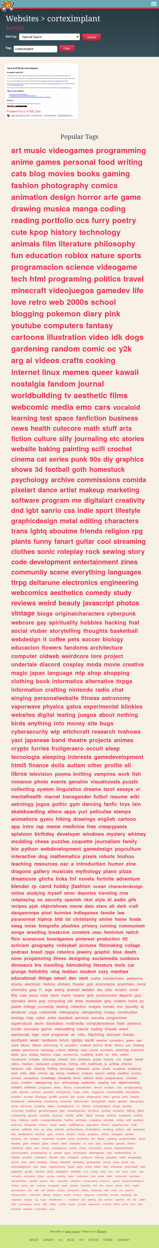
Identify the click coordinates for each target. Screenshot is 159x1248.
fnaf (134, 622)
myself (55, 893)
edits (44, 1204)
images (95, 1006)
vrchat (88, 1166)
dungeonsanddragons (133, 1180)
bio (15, 848)
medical (85, 1045)
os (84, 1143)
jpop (33, 989)
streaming (129, 541)
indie (85, 510)
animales (31, 1028)
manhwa (119, 971)
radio (102, 689)
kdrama (45, 1054)
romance (21, 781)
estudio (59, 1129)
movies (61, 173)
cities (13, 1204)
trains (132, 1000)
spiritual (50, 1190)
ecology (17, 1017)
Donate (48, 1240)
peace (37, 1204)
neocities (109, 1143)
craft (133, 906)
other (95, 765)
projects (100, 740)
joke (32, 1185)
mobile (69, 1115)
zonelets (81, 932)
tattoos (36, 1045)
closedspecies (76, 1111)
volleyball (67, 945)
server (15, 1129)
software (25, 500)
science (80, 266)
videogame (117, 266)
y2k (125, 348)
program (55, 500)
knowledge (48, 1078)
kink (95, 1185)
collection (78, 1006)
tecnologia (25, 757)
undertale (24, 664)
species (120, 1143)
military (53, 1162)
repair (64, 1185)
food (106, 161)
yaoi (17, 740)
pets (74, 639)
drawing (26, 208)
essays (125, 788)
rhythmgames (96, 1152)
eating (111, 1073)
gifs (132, 899)
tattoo (51, 1106)
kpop (39, 231)
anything (39, 723)
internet (25, 371)
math (92, 428)
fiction (21, 438)
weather (101, 1040)
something (86, 1185)
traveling (108, 893)
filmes (59, 958)
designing (79, 958)
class (43, 1166)
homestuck (107, 469)
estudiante (133, 1092)
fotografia (49, 925)
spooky (116, 1180)
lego (35, 1034)
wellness (30, 1087)
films (119, 395)
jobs (83, 1199)
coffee (57, 639)
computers (63, 325)
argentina (119, 1199)
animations (24, 818)
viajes (71, 1166)
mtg (129, 1129)
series (59, 459)
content (59, 1134)
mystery (115, 833)
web (56, 301)
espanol (43, 1180)
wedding (123, 1073)
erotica (138, 1115)
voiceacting (18, 1115)
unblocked (47, 1012)
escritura (40, 1134)
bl (110, 899)
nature (103, 255)
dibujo (101, 1138)
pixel (47, 912)
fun (17, 255)
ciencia (118, 1185)
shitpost (35, 1143)
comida (134, 479)
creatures (41, 1185)
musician (28, 1199)
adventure (128, 878)
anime (22, 161)
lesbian (69, 971)
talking (130, 1111)
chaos (82, 1148)
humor (116, 863)
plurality (131, 1006)
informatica (67, 681)
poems (63, 773)
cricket (42, 1073)
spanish (73, 899)
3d (39, 469)
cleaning (39, 1068)
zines (129, 561)
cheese (109, 1185)
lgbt (32, 510)
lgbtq (38, 531)
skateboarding (28, 811)
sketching (122, 1050)
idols (105, 1166)
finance (39, 765)
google (29, 1171)
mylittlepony (76, 1125)
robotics (65, 952)
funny (43, 541)
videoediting (64, 1028)
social (19, 630)
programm (105, 1180)
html (38, 278)
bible (32, 1073)
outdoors (129, 958)
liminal (86, 1106)
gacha (116, 1097)
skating (62, 1006)
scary (15, 1082)
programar (60, 1034)
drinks (116, 1204)
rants (85, 1092)
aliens (55, 811)
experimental (101, 706)
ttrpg (19, 582)
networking (34, 1101)
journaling (91, 438)
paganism (16, 1171)
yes (128, 1045)
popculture (128, 848)
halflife (142, 1199)
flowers (52, 647)
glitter (45, 1143)
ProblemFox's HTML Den (23, 111)
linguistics (68, 788)
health (41, 428)
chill (83, 1063)
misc (108, 989)
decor (142, 1138)
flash (121, 1023)
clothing (22, 681)
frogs (76, 1092)
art (16, 150)
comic (93, 348)
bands (139, 1059)
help (30, 1017)
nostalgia (28, 383)
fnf (73, 878)
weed (34, 1040)
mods (14, 1106)
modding (22, 841)
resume (119, 796)
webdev (88, 989)
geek (25, 1143)
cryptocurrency (57, 1166)
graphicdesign (34, 520)
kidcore (88, 1078)
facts (141, 1171)
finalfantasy (96, 1190)
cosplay (73, 664)
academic (125, 1115)
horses (108, 1006)
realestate (94, 1000)
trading (96, 1028)
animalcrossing (90, 1180)
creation (26, 1082)
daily (98, 1143)
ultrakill (55, 1143)
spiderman (139, 1129)
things (45, 978)
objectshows (54, 906)
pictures (87, 945)
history (64, 231)
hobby (61, 885)
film (49, 243)
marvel (52, 796)
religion (117, 531)
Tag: (9, 48)
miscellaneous (56, 1199)
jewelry (84, 952)
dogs (134, 336)
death (130, 952)
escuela (97, 1017)
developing (126, 1194)
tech (19, 278)
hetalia (134, 1097)
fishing (73, 1063)
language (59, 673)
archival (62, 1204)
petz (125, 1097)
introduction (91, 863)
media (62, 406)
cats (19, 173)
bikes (64, 1143)
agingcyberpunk (20, 115)
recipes (19, 906)
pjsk (33, 906)
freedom (27, 1063)
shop (94, 673)
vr (138, 788)
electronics (80, 582)
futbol (101, 796)
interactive (23, 856)
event (123, 1028)
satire (122, 1157)
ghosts (32, 1115)
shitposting (94, 1097)
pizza (125, 871)
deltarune (44, 582)
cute (19, 231)
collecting (23, 788)
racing (60, 1073)
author (124, 1054)
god (90, 984)
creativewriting (122, 1152)
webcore (22, 622)
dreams (92, 788)
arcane (72, 1204)
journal (91, 383)
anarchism (126, 984)
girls (90, 995)
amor (69, 893)
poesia (63, 1097)
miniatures (74, 1199)
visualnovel (18, 1059)
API (81, 1240)
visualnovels (105, 781)
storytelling (65, 630)
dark (121, 906)
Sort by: (11, 36)
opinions (109, 1199)
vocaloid (126, 407)
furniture (93, 1111)
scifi (98, 448)
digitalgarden (65, 115)
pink (112, 313)
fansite (108, 912)
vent (83, 978)
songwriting (134, 1157)
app (15, 826)
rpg (137, 531)
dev (72, 978)
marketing (123, 489)
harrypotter (98, 1101)
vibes (29, 1148)
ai (29, 360)
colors (15, 1063)
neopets (61, 1190)
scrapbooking (133, 1087)
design (62, 196)
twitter (110, 1176)
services (82, 1017)
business (123, 418)
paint (132, 1204)
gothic (59, 803)
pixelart (23, 489)
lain (136, 803)
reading (25, 220)
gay (41, 622)
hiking (63, 818)
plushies (70, 925)
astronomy (116, 698)
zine (131, 863)
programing (70, 278)
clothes (23, 551)
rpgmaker (92, 1125)
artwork (63, 1059)
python (29, 848)
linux (51, 371)
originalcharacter (123, 1148)
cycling (105, 1111)
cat (42, 459)
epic (139, 1040)
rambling (61, 1176)
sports (129, 255)
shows (21, 469)
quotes (127, 1106)
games (48, 161)
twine (32, 1000)
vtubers (120, 1000)
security (53, 899)
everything (88, 572)
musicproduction (51, 1120)
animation (29, 196)
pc (142, 1000)
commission (80, 1152)
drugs (116, 1106)
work (124, 773)
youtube (26, 325)
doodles (15, 1143)
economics (70, 1054)
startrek (129, 1134)
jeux (101, 1185)
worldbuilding (36, 395)
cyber (40, 1017)
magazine (98, 1092)
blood (125, 1162)
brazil (99, 1078)
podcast (19, 952)
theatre (77, 740)
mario (66, 995)
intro (28, 826)
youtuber (27, 1157)
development (50, 561)
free (91, 826)
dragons (21, 871)
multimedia (75, 1023)
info (59, 723)
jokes (140, 1204)
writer (79, 1115)
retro (38, 301)
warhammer (73, 1190)
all (128, 765)
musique (42, 1162)
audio (120, 899)
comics (104, 185)
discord (50, 664)
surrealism (117, 1040)
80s (14, 995)
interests (80, 757)
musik (114, 1190)
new (35, 1166)
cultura (60, 1050)
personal (79, 161)
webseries (88, 1082)
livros (141, 984)
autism (76, 765)
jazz (138, 995)
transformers (113, 978)
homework (18, 1101)
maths (95, 978)
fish (136, 773)
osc (64, 863)
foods (135, 919)
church (15, 1162)
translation (54, 1023)
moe (36, 1148)
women (24, 1092)
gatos (73, 706)
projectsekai (41, 1208)
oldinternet (17, 1148)
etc (114, 438)
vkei (88, 899)
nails (14, 1092)
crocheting (51, 1101)
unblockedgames (21, 1166)
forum (64, 1040)
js (106, 1063)
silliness (46, 1194)
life (137, 290)
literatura (102, 965)
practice (61, 1138)
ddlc (100, 1199)
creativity (130, 500)
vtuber (38, 630)
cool (104, 541)
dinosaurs (21, 965)
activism (20, 945)
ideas (14, 1054)
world (99, 1054)
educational (23, 978)
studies (67, 1194)
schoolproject (101, 1106)
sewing (113, 551)
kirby (23, 1073)
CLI (61, 1240)
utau (97, 932)
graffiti (53, 1097)
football (57, 469)
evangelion (62, 1171)
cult (43, 1190)
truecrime (137, 1050)
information (27, 689)
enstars (109, 1087)
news (19, 428)
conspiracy (31, 1078)
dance (47, 489)
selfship (27, 1129)
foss (14, 1120)
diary (92, 313)
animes (123, 740)
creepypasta (112, 826)
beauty (69, 603)
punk (79, 459)
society (99, 1115)
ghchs (46, 878)
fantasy (99, 325)
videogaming (43, 1082)
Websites (22, 18)
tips (135, 1194)
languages (124, 572)
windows (93, 833)
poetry (124, 220)
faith (107, 1190)
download (16, 1208)
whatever (18, 1012)
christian (131, 1078)
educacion (25, 647)
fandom (62, 383)
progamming (37, 958)
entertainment (95, 561)
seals (62, 1125)
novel (133, 989)
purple (97, 1059)
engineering (119, 582)
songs (17, 932)
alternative (99, 681)
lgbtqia (76, 1040)
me (77, 500)
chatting (138, 1045)
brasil (36, 952)
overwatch (16, 1176)
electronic (33, 984)
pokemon (63, 313)
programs (93, 1134)
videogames (71, 150)
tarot (109, 788)
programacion (37, 266)
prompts (82, 1204)
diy (108, 459)
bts (38, 965)
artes (52, 1017)
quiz (90, 1143)
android (73, 989)
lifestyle (127, 510)
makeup (92, 489)
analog (33, 1054)
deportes (86, 893)
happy (43, 1199)
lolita (44, 995)
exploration (62, 1180)
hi (61, 1045)
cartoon (127, 818)
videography (69, 1012)
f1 (40, 989)
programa (45, 1087)
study (122, 592)
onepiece (95, 1120)
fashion (25, 185)
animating (78, 1162)
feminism (114, 932)
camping (112, 1138)
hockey (109, 1059)
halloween (83, 1068)
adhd (32, 1162)
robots (107, 856)
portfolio (57, 220)
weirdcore (75, 656)
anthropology (70, 1082)
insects (82, 1028)
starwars (18, 1000)
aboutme (63, 531)
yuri (82, 811)
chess (42, 841)
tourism (136, 1073)
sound (93, 1050)
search (100, 1073)
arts (125, 428)
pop (42, 1000)
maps (57, 1054)
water (112, 1101)
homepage (67, 1068)
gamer (46, 1028)
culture (45, 438)
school (103, 301)
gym (75, 803)
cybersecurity (29, 731)
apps (70, 811)
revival (107, 1162)
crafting (55, 689)
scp (133, 1162)
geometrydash (18, 1190)
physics (53, 706)
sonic (46, 551)
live (36, 1129)
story (136, 551)
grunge (18, 971)
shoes (106, 1068)
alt (111, 906)
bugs (106, 723)
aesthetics (66, 592)
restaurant (42, 1063)
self (128, 1199)
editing (91, 520)
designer (57, 1194)
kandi (89, 1040)
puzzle (130, 781)
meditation (41, 1157)
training (99, 1157)
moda (93, 664)
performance (75, 1129)
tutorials (109, 1120)
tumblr (16, 1028)
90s (95, 459)
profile (113, 765)
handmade (48, 1138)
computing (56, 1000)
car (131, 965)
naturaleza (16, 1199)
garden (122, 1101)
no (40, 899)
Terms (108, 1240)
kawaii (127, 371)
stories (133, 438)
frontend (77, 1194)
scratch (121, 989)
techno (97, 1045)
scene (59, 572)
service (16, 1078)
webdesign (26, 639)
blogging (27, 313)
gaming (116, 173)
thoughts (95, 630)
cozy (103, 971)
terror (77, 1078)
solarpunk (36, 115)
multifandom (82, 1176)
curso (80, 1097)
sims (23, 1162)
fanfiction (91, 418)
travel (133, 278)
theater (78, 984)
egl (52, 1073)
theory (43, 1125)
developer (68, 833)
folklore (24, 1120)
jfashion (81, 885)
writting (114, 1063)
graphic (102, 952)
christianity (85, 919)
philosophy (114, 243)
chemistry (19, 989)
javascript (98, 603)
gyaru (46, 818)
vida (28, 1068)
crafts (72, 360)
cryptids (45, 1115)
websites (23, 715)
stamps (122, 811)
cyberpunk (121, 613)
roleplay (70, 551)
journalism (107, 841)
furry (101, 220)
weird (47, 603)
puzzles (60, 841)
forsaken (35, 1138)
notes (120, 1120)
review (81, 1134)
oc (111, 348)
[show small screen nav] (154, 3)
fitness (90, 698)
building (31, 1111)
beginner (129, 1190)
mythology (88, 871)
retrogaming (91, 1012)
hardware (49, 1040)
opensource (31, 1050)
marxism (40, 1171)
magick (135, 1185)
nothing (127, 715)
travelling (54, 965)
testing (66, 715)
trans (19, 531)
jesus (33, 995)
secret (125, 1204)
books (88, 173)
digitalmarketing (129, 1082)
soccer (91, 639)
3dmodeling (78, 965)
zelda (103, 1171)
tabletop (73, 1050)
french (105, 1125)
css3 (36, 1190)
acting (59, 989)
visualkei (33, 1180)
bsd (73, 1059)
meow (76, 906)
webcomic (30, 406)
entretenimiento (18, 1194)
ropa (84, 1050)
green (130, 1040)
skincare (113, 1034)
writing (130, 161)
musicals (62, 871)
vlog (55, 971)
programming (121, 150)
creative (133, 664)
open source (72, 1231)
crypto (20, 748)
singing (21, 698)
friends (91, 531)
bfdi (59, 919)
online (17, 893)
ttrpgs (124, 681)
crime (116, 1162)
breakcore (59, 932)
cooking (101, 360)
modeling (87, 1054)
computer (24, 656)
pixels (90, 856)
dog (43, 856)
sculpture (119, 1068)
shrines (111, 1115)
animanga (48, 1059)
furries (40, 748)
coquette (82, 841)
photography (65, 185)
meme (53, 826)
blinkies (131, 706)
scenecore (34, 939)
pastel (16, 1006)
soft (128, 1120)
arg (17, 360)
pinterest (85, 939)
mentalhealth (26, 796)
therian (128, 1034)
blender (20, 885)
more (85, 1171)
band (58, 740)
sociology (47, 1050)
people (15, 1050)
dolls (58, 765)
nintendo (81, 689)
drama (118, 1045)
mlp (80, 673)
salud (14, 1045)
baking (49, 448)
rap (40, 826)
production (108, 939)
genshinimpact (48, 1111)
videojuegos (71, 290)
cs (134, 1152)
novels (86, 878)
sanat (71, 1138)
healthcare (95, 1063)
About (34, 1240)
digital (45, 715)
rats (119, 1087)
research (104, 731)
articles (105, 1134)
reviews (23, 603)
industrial (65, 1162)
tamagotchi (53, 1185)
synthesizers (94, 1162)
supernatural (21, 1023)
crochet (119, 448)
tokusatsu (28, 1208)
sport (104, 510)
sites (106, 1097)
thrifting (52, 1068)
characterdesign (125, 886)
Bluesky (102, 1231)
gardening (30, 348)
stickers (64, 984)
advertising (134, 1176)
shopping (117, 673)
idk (117, 336)
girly (107, 1000)
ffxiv (15, 939)
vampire (70, 1134)
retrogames (63, 1092)
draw (79, 1000)
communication (19, 1152)
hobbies (91, 622)
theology (41, 1097)
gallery (41, 871)
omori (60, 978)
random (65, 348)
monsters (106, 1050)
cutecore (67, 428)
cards (34, 1120)
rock (93, 551)
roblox (76, 255)
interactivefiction (19, 1180)
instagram (73, 1157)
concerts (118, 1111)
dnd (17, 510)
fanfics (69, 1120)
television (40, 773)
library (68, 1087)
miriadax (74, 1185)
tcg (36, 1199)
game (131, 196)
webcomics (29, 592)
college (29, 1006)
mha (117, 1171)
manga (85, 208)
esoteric (138, 1120)
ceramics (66, 1101)
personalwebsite (56, 698)
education (44, 255)
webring (92, 1199)
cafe (23, 995)
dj (142, 1006)
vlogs (53, 1125)
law (120, 912)
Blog (71, 1240)
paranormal (23, 919)
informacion (95, 1148)
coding (113, 208)
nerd (45, 1034)
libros (19, 773)
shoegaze (117, 1134)
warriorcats (20, 1034)
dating (25, 1185)
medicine (73, 826)
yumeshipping (39, 1152)
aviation (16, 1097)
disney (108, 1148)
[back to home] (7, 6)
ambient (16, 1087)
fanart (63, 541)
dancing (91, 803)
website (23, 448)
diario (127, 1185)
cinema (22, 459)
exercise (50, 1176)
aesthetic (90, 395)
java (23, 1054)
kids (13, 1134)
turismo (36, 1092)
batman (120, 1129)
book (43, 681)
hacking (115, 622)
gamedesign (97, 848)
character (30, 1125)
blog (37, 173)
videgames (89, 1194)
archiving (106, 1204)
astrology (22, 803)
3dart (89, 1115)
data (89, 906)
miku (81, 1034)
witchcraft (76, 731)
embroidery (29, 1176)
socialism (71, 1045)
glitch (140, 1111)
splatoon (21, 833)
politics (107, 278)
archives (81, 1120)
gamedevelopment (118, 757)
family (130, 841)
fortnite (105, 878)
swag (16, 925)
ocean (99, 886)
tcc (107, 1054)
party (79, 1166)
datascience (94, 1204)
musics (73, 1148)
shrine (105, 919)
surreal (28, 1097)
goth (79, 469)
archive (63, 479)
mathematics (65, 856)
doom (39, 1023)
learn (14, 1073)
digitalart (98, 500)
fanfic (110, 803)
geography (42, 945)
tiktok (108, 1045)
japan (37, 673)
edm (115, 1054)
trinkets (111, 1028)
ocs (82, 220)
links (61, 878)
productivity (102, 1194)
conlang (108, 1129)
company (16, 1138)
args (48, 989)
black (50, 1171)
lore (96, 656)
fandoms (76, 647)
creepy (109, 1012)
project (113, 656)
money (76, 723)
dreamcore (23, 878)
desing (40, 1176)
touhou (125, 856)
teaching (21, 863)
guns (50, 1134)
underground (59, 1148)
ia (50, 1152)
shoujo (45, 1148)
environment (106, 995)
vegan (71, 1176)
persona (134, 1023)
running (108, 925)
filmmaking (110, 945)
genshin (78, 781)
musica (56, 208)
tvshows (129, 731)
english (106, 818)
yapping (103, 1082)
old (69, 1000)
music (35, 150)
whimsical (116, 1166)
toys (125, 803)
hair (113, 1082)
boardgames (60, 939)
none (16, 958)
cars (102, 406)
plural (96, 1068)
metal (68, 520)
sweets (58, 1152)
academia (134, 1068)
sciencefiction (83, 1087)
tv (67, 395)
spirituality (63, 622)
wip (55, 731)
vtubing (94, 1171)
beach (125, 1171)
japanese (37, 740)
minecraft (28, 290)
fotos (110, 1171)
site (92, 723)
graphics (130, 459)
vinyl (109, 1152)
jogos (42, 803)
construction (128, 1012)
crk (25, 1138)
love (18, 301)
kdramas (26, 1106)
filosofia (53, 1157)
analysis (87, 1073)
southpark (19, 1040)
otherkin (126, 1063)
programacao (114, 1078)
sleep (112, 748)
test (46, 418)
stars (101, 906)
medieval (73, 1073)
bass (93, 1176)
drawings (84, 818)
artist (68, 489)
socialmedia (105, 958)
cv (78, 1106)
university (17, 1111)
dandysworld (25, 1134)
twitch (132, 932)
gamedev (113, 290)
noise (30, 925)
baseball (65, 1017)
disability (76, 1171)
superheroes (120, 1125)
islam (52, 1180)
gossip (101, 1176)
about (106, 715)
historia (49, 984)
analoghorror (65, 1106)
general (48, 1092)
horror (89, 196)
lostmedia (75, 1143)
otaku (57, 1087)
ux (42, 1129)
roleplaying (23, 899)
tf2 (125, 939)
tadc (30, 1190)
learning (24, 418)
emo (84, 406)
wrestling (36, 932)
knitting (82, 773)
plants (21, 541)
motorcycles (35, 1194)
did (73, 1097)
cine (123, 893)
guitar (85, 541)
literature (75, 243)
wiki (135, 796)
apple (67, 1152)
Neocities (55, 1231)
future (97, 1166)
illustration (66, 336)
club (135, 1199)
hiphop (45, 919)
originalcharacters (80, 613)
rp (34, 885)
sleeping (53, 757)
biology (113, 639)
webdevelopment (61, 848)
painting (76, 448)
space (63, 418)
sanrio (51, 510)
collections (76, 1180)
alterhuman (81, 1101)
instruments (120, 1176)
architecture (106, 647)
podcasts (84, 1059)
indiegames (86, 912)
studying (36, 893)
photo (41, 781)
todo (62, 1157)
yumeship (46, 1006)
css (69, 510)
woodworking (24, 1204)
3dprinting (96, 1034)
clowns (78, 995)
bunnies (62, 912)
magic (19, 673)
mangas (34, 1059)
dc (73, 1034)
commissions (98, 479)
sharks (16, 984)
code (19, 561)
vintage (23, 613)
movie (112, 664)
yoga (33, 1012)
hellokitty (38, 971)
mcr (120, 1006)
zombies (114, 1194)
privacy (90, 925)
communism (132, 925)
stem (143, 1166)
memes (76, 371)
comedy (98, 592)
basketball (124, 630)
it (45, 639)
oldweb (49, 656)
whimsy (137, 833)
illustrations (93, 1129)
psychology (29, 479)
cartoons (27, 336)
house (134, 1171)
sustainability (115, 1092)
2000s (77, 301)
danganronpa (25, 912)
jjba (62, 1111)
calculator (111, 1157)
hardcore (17, 1068)
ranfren (52, 1209)
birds (18, 723)
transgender (77, 796)
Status (93, 1240)
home (121, 919)
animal (131, 1143)
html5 (18, 765)
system (45, 788)
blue (117, 952)
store (55, 995)
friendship (64, 1078)
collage (132, 945)
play (49, 1129)
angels (128, 1059)
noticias (15, 1157)
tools (120, 965)
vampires (105, 773)
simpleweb (50, 115)
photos (128, 603)
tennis (98, 1087)
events (58, 781)
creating (39, 1106)
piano (110, 871)
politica (52, 1204)
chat (118, 689)
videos (47, 360)
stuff (109, 428)
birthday (44, 833)
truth (134, 1125)
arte (111, 196)
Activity (15, 28)
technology (100, 231)
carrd (45, 885)
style (100, 899)
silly (65, 438)
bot (93, 1138)
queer (102, 371)
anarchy (16, 1125)
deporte (125, 995)
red (121, 1190)
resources (46, 863)
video (99, 336)
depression (137, 1101)
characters (122, 520)
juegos (87, 715)
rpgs (49, 952)
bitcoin (25, 1045)
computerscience (100, 1023)
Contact (123, 1240)
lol (68, 919)
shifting (85, 1190)
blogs (45, 613)
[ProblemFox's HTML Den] (41, 86)
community (29, 572)
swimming (51, 1045)
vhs (118, 1059)
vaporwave (25, 706)
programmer (117, 1017)
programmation (127, 1138)
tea (99, 989)
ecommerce (105, 984)
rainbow (15, 1185)
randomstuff (131, 1166)
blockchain (83, 1138)
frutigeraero (68, 748)
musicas (57, 1115)
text (56, 1082)
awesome (134, 978)
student (88, 971)
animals (25, 243)
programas (59, 1063)
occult (94, 748)
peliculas (100, 811)
